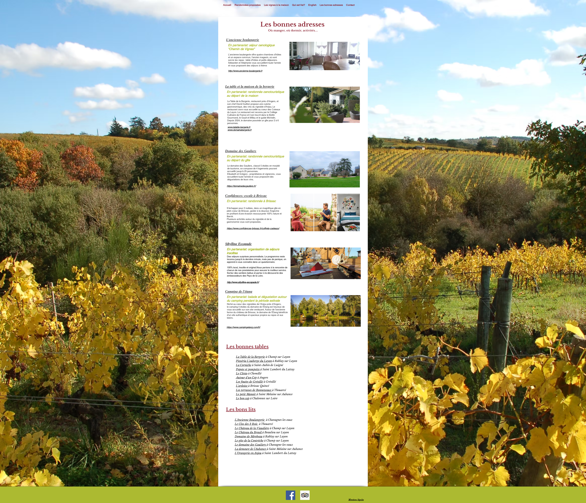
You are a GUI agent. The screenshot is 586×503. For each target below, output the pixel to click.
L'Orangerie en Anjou (248, 453)
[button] (247, 5)
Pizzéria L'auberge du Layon (254, 361)
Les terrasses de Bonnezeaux (254, 390)
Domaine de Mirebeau (248, 436)
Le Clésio (241, 373)
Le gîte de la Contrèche (249, 440)
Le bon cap (242, 398)
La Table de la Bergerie (250, 357)
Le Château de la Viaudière (252, 428)
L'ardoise (242, 386)
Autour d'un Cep (246, 377)
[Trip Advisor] (305, 495)
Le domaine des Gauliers (251, 444)
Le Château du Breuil (248, 432)
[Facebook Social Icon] (290, 495)
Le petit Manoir (246, 394)
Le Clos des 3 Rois (246, 424)
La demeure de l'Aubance (251, 449)
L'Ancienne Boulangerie (250, 420)
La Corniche (243, 365)
